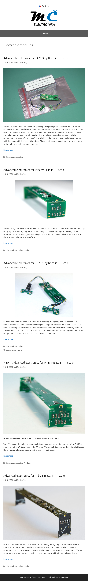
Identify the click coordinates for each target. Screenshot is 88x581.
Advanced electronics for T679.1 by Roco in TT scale (36, 263)
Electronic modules (14, 157)
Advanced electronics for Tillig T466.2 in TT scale (34, 475)
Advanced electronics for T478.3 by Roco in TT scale (36, 58)
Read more (8, 150)
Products (27, 250)
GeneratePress (62, 577)
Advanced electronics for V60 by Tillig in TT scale (34, 169)
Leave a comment (14, 350)
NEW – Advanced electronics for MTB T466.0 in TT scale (38, 362)
